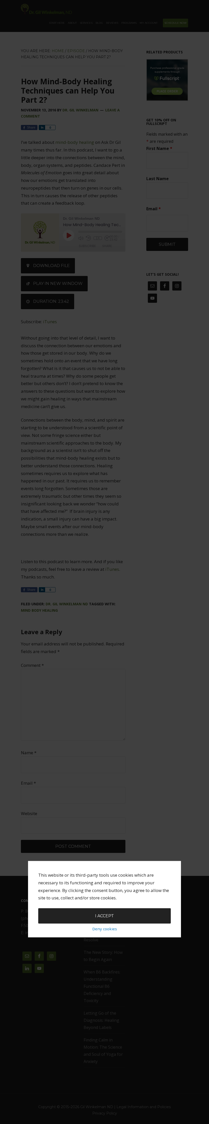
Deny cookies (104, 928)
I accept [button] (104, 915)
